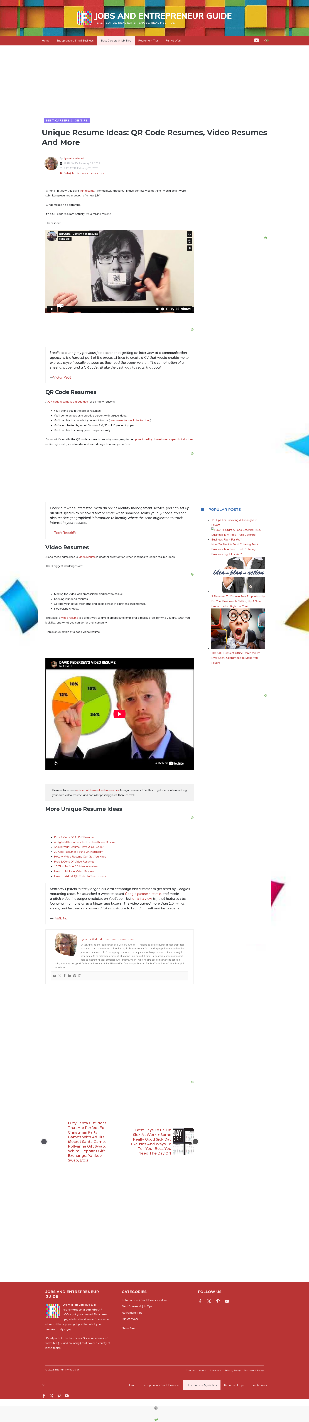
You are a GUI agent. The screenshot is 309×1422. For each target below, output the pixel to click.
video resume (87, 557)
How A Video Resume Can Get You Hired (80, 856)
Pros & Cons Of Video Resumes (74, 861)
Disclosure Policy (254, 1370)
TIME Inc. (61, 918)
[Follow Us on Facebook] (201, 1301)
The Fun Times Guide (76, 1338)
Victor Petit (62, 377)
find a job (69, 173)
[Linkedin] (69, 976)
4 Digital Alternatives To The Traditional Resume (85, 842)
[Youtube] (54, 976)
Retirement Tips (148, 40)
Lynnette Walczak (74, 158)
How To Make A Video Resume (74, 871)
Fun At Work (173, 40)
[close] (156, 1408)
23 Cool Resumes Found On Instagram (78, 851)
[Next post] (195, 1142)
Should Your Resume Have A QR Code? (79, 847)
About (202, 1370)
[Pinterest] (74, 976)
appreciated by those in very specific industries (163, 439)
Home (46, 40)
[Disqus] (119, 1229)
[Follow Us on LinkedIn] (218, 1301)
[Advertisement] (119, 1033)
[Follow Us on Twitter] (209, 1301)
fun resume (87, 190)
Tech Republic (65, 532)
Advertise (215, 1370)
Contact (190, 1370)
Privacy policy (233, 1370)
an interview (142, 898)
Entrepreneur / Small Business (75, 40)
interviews (82, 173)
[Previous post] (44, 1142)
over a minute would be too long (130, 420)
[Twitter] (59, 976)
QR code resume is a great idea (68, 401)
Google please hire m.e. (144, 894)
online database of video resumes (97, 790)
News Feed (129, 1328)
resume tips (97, 173)
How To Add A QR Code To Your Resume (80, 876)
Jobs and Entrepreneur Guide (163, 16)
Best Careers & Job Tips (116, 40)
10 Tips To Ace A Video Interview (76, 866)
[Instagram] (79, 976)
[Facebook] (64, 976)
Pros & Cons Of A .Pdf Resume (74, 837)
